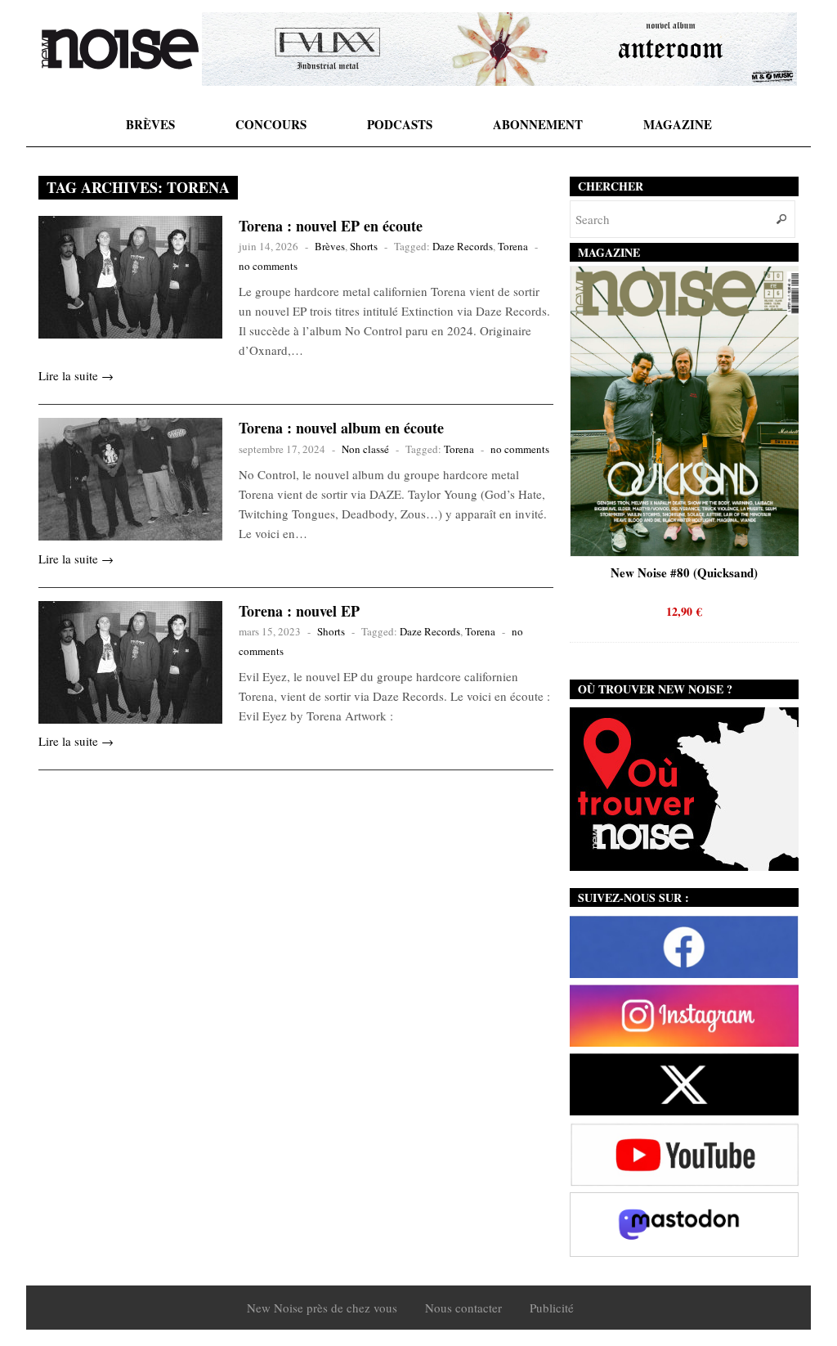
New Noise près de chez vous (322, 1307)
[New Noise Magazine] (120, 49)
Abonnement (538, 124)
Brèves (150, 124)
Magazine (677, 124)
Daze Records (462, 246)
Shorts (364, 246)
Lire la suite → (76, 375)
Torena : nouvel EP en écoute (331, 225)
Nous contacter (463, 1307)
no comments (268, 265)
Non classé (365, 449)
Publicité (552, 1307)
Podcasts (399, 124)
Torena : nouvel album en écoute (341, 427)
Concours (271, 124)
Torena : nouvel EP (299, 610)
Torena (513, 246)
